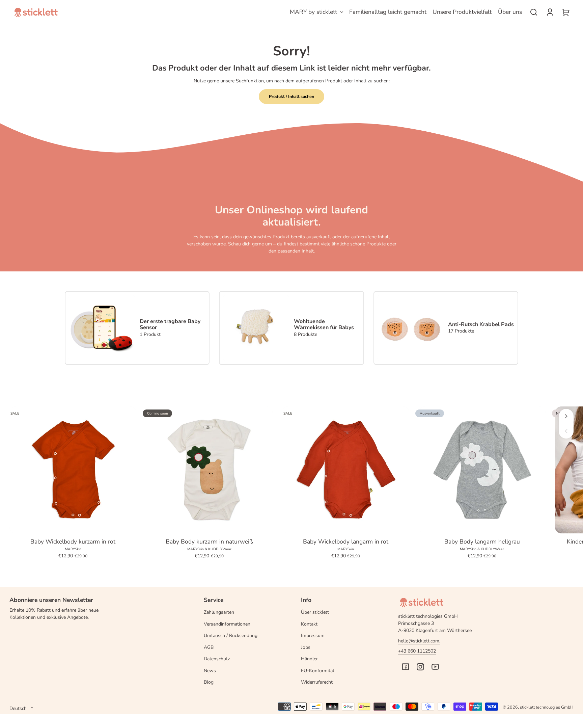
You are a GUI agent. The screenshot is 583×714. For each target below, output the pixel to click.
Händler (309, 659)
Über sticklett (315, 612)
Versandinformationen (227, 624)
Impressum (313, 635)
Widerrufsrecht (317, 682)
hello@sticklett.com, (419, 641)
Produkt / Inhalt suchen (291, 96)
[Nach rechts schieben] (566, 416)
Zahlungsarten (219, 612)
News (210, 670)
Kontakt (309, 624)
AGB (209, 647)
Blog (209, 682)
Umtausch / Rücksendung (230, 635)
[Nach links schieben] (566, 431)
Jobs (305, 647)
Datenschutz (217, 659)
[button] (533, 12)
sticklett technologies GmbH (547, 707)
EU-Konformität (317, 670)
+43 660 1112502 (417, 651)
